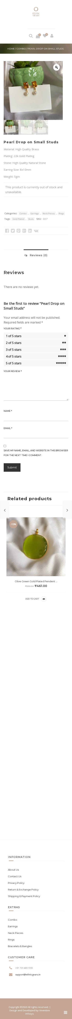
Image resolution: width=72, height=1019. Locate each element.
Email (8, 428)
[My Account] (51, 36)
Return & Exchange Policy (23, 889)
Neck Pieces (49, 213)
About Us (13, 869)
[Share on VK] (36, 230)
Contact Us (14, 876)
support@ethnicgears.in (27, 974)
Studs (31, 219)
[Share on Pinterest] (18, 230)
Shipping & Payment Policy (24, 896)
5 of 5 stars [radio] (13, 363)
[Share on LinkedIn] (30, 230)
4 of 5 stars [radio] (13, 356)
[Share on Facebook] (7, 230)
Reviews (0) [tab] (38, 255)
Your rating (12, 328)
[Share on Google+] (24, 230)
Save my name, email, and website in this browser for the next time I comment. (36, 453)
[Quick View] (44, 599)
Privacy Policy (16, 882)
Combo (21, 48)
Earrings (35, 213)
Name (8, 411)
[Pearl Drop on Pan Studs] (67, 509)
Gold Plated (18, 219)
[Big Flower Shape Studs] (4, 509)
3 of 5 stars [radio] (13, 350)
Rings (61, 213)
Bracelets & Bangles (20, 946)
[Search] (30, 36)
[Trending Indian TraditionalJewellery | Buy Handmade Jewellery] (36, 12)
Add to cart (32, 598)
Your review (13, 371)
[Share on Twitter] (13, 230)
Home (11, 48)
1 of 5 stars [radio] (13, 336)
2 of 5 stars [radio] (13, 343)
